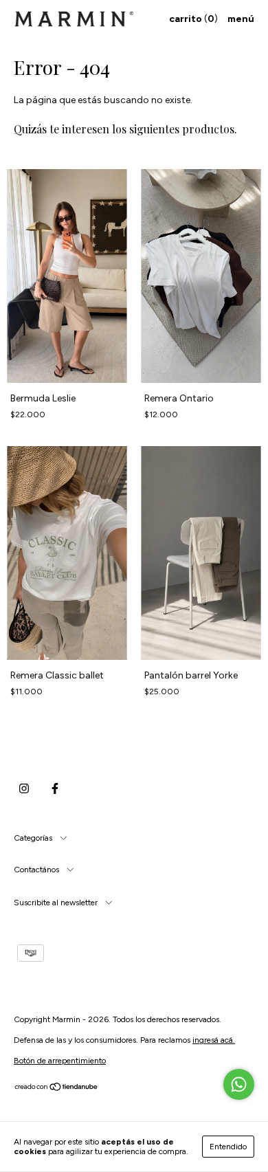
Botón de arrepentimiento (60, 1060)
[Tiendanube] (57, 1089)
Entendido (228, 1146)
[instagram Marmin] (24, 788)
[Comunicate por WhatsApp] (238, 1084)
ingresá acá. (213, 1040)
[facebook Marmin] (55, 788)
